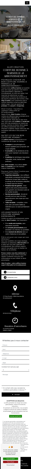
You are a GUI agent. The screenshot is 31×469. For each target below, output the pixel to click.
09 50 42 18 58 (7, 313)
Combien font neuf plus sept (10, 367)
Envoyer (17, 394)
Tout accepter (10, 458)
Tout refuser (10, 462)
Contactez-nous (12, 277)
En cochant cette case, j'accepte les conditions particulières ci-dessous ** (14, 389)
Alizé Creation (6, 3)
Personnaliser (11, 465)
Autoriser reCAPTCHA (15, 416)
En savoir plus (11, 272)
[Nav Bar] (27, 2)
